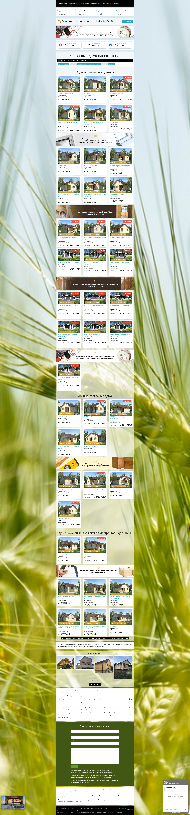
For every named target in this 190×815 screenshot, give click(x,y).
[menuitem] (62, 3)
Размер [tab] (67, 60)
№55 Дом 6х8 (62, 165)
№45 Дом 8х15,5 (114, 626)
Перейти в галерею (95, 684)
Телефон (73, 735)
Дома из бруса (62, 3)
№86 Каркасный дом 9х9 (117, 489)
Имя (72, 729)
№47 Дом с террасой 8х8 (91, 554)
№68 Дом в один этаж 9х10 (65, 518)
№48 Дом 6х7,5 (62, 416)
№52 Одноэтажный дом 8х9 (66, 596)
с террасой (111, 64)
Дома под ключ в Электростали (76, 21)
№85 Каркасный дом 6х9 (117, 194)
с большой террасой (82, 64)
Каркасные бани (95, 3)
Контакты (116, 3)
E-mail (72, 741)
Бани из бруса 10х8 (100, 638)
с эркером (91, 64)
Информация (106, 3)
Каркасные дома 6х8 (81, 638)
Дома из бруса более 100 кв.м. (68, 638)
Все (90, 60)
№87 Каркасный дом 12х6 (91, 446)
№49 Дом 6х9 (88, 417)
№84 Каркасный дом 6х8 (91, 165)
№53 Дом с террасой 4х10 (65, 554)
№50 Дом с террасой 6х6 (117, 93)
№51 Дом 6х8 (114, 122)
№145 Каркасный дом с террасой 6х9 (68, 262)
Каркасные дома (73, 3)
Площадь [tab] (83, 60)
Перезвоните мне (128, 21)
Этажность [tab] (75, 60)
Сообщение (73, 746)
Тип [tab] (61, 60)
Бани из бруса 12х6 (111, 638)
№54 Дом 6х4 (88, 93)
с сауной (98, 64)
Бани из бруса (85, 3)
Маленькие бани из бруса (122, 638)
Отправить (74, 766)
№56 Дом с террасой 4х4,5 (65, 93)
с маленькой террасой (63, 64)
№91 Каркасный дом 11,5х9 (66, 489)
